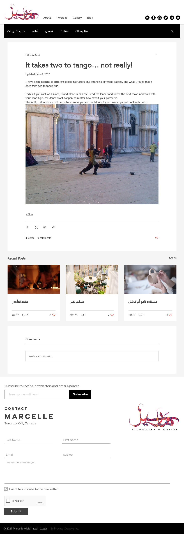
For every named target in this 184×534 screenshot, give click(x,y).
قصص (49, 31)
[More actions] (156, 55)
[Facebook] (153, 17)
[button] (47, 18)
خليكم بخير (77, 301)
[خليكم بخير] (92, 279)
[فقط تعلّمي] (34, 279)
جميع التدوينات (16, 31)
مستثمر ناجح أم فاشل (142, 301)
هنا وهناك (82, 31)
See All (172, 258)
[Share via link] (53, 227)
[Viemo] (166, 17)
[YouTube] (178, 17)
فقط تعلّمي (20, 301)
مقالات (64, 31)
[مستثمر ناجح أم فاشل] (150, 279)
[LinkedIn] (172, 17)
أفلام (35, 31)
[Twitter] (147, 17)
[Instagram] (159, 17)
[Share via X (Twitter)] (36, 227)
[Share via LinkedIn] (45, 227)
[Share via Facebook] (27, 227)
